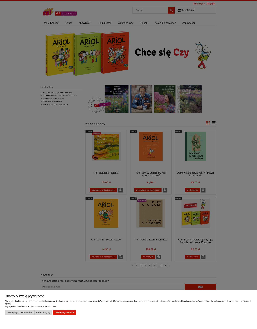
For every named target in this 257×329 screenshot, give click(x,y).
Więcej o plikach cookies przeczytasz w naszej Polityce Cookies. (31, 306)
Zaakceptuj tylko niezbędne (19, 312)
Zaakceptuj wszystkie (64, 312)
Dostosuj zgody (43, 312)
